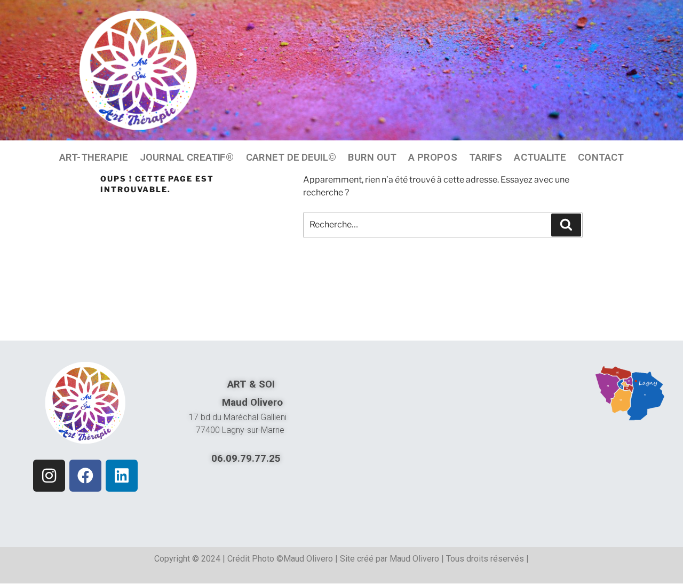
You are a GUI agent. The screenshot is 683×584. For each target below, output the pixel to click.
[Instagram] (49, 476)
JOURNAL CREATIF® (187, 157)
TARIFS (486, 157)
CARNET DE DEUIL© (291, 157)
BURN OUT (372, 157)
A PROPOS (432, 157)
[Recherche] (566, 225)
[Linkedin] (122, 476)
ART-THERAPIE (93, 157)
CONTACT (601, 157)
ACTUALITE (540, 157)
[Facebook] (85, 476)
